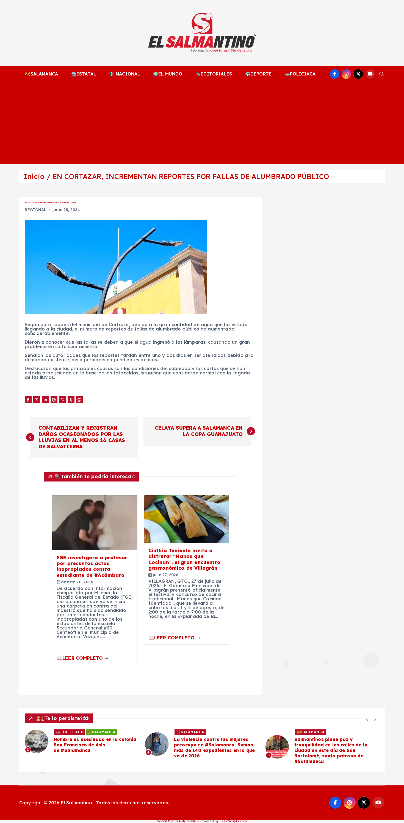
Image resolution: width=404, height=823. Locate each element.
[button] (367, 719)
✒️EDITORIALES (213, 74)
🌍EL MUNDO (167, 74)
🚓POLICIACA (300, 74)
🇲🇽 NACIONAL (124, 74)
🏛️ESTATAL (83, 74)
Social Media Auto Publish (178, 821)
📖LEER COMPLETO (80, 658)
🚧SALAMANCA (41, 74)
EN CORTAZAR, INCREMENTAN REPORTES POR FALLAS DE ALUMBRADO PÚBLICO (191, 176)
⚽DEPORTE (258, 74)
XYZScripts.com (234, 821)
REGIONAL (35, 209)
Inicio (34, 176)
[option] (82, 741)
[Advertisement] (202, 123)
